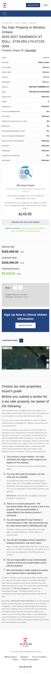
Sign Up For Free (25, 325)
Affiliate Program (10, 657)
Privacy (15, 659)
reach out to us (18, 205)
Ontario (17, 23)
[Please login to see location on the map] (21, 341)
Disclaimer (24, 657)
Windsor (24, 23)
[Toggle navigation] (4, 14)
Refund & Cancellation (30, 659)
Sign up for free (33, 5)
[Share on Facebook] (15, 287)
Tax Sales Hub (7, 23)
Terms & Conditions (39, 657)
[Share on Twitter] (20, 287)
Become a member (12, 228)
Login (45, 5)
